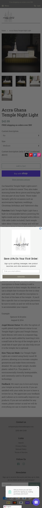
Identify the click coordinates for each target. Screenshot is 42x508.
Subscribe (21, 276)
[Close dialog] (40, 228)
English (8, 506)
